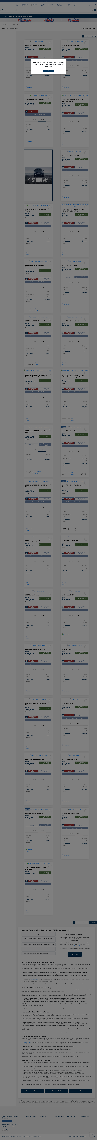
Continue (48, 70)
